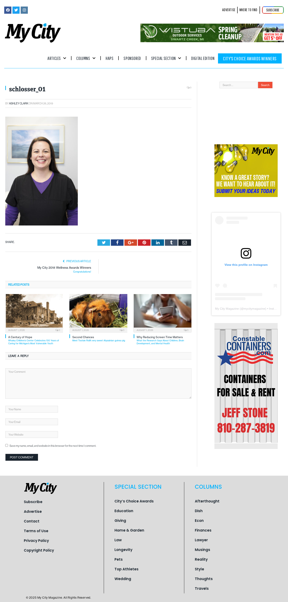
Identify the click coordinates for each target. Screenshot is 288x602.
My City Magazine (227, 308)
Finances (203, 530)
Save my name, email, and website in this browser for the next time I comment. (52, 445)
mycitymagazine (254, 308)
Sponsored (132, 58)
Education (123, 510)
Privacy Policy (36, 540)
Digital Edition (202, 58)
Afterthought (207, 501)
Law (118, 540)
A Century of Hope (33, 340)
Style (199, 569)
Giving (120, 520)
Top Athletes (126, 569)
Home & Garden (129, 530)
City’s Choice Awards (134, 501)
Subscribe (33, 501)
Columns (83, 58)
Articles (54, 58)
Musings (202, 549)
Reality (201, 559)
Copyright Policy (39, 550)
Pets (118, 559)
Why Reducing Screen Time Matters (160, 340)
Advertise (33, 511)
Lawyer (201, 540)
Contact (31, 521)
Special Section (163, 58)
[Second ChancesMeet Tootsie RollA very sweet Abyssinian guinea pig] (98, 313)
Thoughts (204, 578)
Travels (202, 588)
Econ (199, 520)
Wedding (122, 578)
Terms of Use (36, 530)
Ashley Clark (18, 103)
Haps (109, 58)
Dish (199, 510)
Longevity (123, 549)
